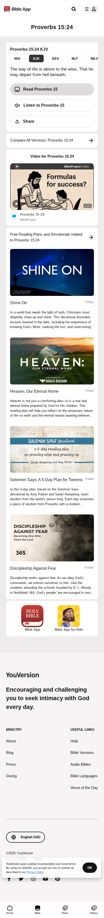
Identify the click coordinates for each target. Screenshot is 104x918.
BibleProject (28, 219)
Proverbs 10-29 (36, 214)
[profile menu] (90, 9)
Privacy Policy (35, 872)
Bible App (32, 629)
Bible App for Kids (69, 629)
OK (89, 868)
